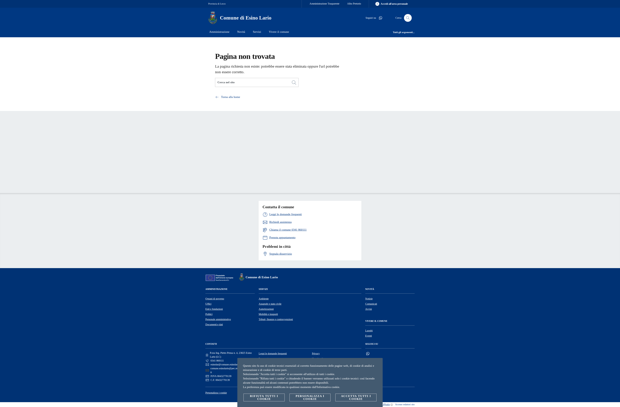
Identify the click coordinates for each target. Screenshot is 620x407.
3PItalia (386, 404)
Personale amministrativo (218, 319)
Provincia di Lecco (217, 4)
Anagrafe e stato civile (270, 303)
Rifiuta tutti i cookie (264, 397)
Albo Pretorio (354, 3)
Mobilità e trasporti (268, 314)
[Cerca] (408, 18)
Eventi (368, 335)
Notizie (369, 298)
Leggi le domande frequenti (273, 353)
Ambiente (264, 298)
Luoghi (369, 330)
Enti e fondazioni (214, 309)
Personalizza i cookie (216, 392)
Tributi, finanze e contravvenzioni (276, 319)
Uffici (208, 303)
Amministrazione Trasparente (324, 3)
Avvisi (368, 309)
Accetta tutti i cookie (356, 397)
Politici (208, 314)
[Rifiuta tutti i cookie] (379, 363)
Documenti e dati (214, 324)
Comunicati (371, 303)
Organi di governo (214, 298)
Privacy (316, 353)
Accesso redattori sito (405, 404)
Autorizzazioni (266, 309)
